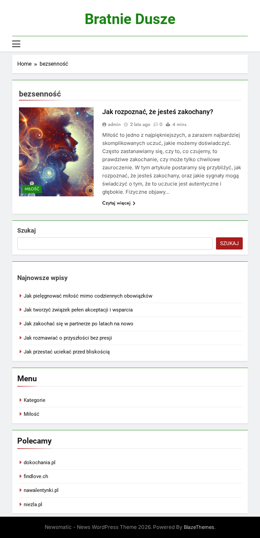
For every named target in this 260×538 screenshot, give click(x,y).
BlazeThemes (199, 527)
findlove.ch (36, 476)
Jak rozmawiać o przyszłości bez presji (68, 338)
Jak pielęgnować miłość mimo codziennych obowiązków (88, 296)
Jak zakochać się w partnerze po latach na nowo (78, 324)
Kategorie (34, 400)
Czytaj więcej (116, 202)
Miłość (32, 189)
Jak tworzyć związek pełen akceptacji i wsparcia (78, 310)
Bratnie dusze (130, 18)
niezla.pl (33, 504)
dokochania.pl (40, 462)
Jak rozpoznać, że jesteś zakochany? (157, 112)
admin (114, 124)
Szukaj (26, 230)
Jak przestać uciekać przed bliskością (67, 352)
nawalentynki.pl (41, 490)
